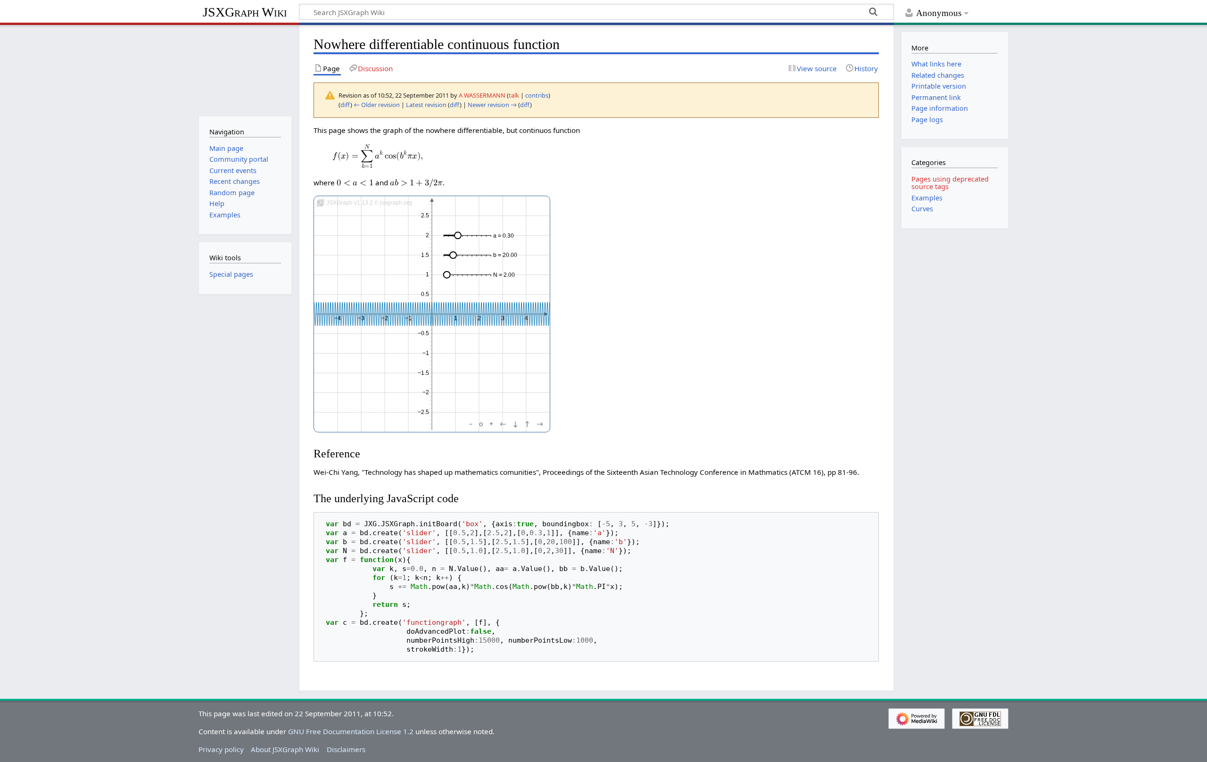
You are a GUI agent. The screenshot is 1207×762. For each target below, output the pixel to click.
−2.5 (423, 412)
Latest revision (426, 104)
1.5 (425, 255)
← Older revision (377, 104)
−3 (361, 318)
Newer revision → (492, 104)
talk (514, 95)
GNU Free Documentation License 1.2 (350, 731)
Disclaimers (346, 749)
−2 (384, 318)
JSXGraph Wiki (245, 12)
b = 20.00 (505, 255)
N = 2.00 (504, 275)
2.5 (425, 216)
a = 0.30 (503, 235)
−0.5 (423, 334)
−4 (337, 318)
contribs (536, 95)
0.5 (425, 294)
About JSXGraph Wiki (285, 749)
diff (345, 104)
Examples (926, 197)
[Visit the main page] (245, 69)
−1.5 (423, 373)
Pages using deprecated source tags (950, 182)
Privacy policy (221, 749)
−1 (408, 318)
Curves (922, 208)
